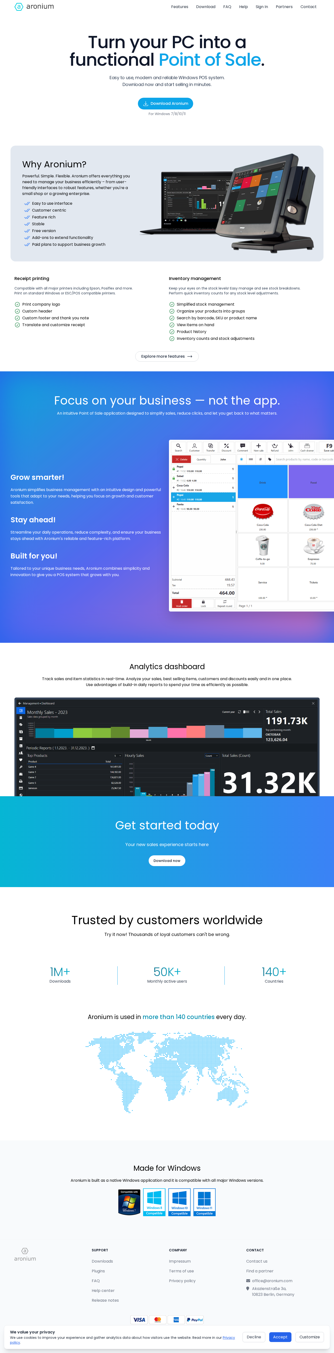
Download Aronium (169, 103)
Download (205, 7)
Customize (310, 1337)
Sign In (262, 7)
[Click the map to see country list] (167, 1072)
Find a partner (260, 1271)
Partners (284, 7)
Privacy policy (182, 1281)
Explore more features (163, 356)
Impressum (180, 1261)
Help (243, 7)
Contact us (256, 1261)
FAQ (227, 7)
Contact (309, 7)
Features (179, 7)
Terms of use (181, 1271)
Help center (103, 1290)
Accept (280, 1337)
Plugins (98, 1271)
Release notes (105, 1300)
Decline (254, 1337)
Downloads (102, 1261)
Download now (167, 860)
